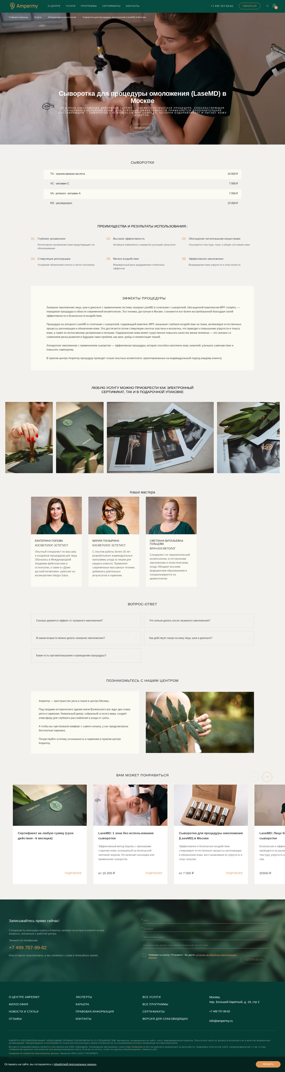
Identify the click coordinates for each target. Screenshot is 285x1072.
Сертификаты (111, 6)
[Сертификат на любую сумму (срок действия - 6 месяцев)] (50, 834)
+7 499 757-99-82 (222, 6)
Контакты (132, 6)
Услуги (70, 6)
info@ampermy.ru (221, 1021)
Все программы (155, 1004)
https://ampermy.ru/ (135, 1047)
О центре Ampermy (24, 997)
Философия (18, 1004)
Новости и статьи (24, 1011)
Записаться (142, 128)
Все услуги (151, 997)
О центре (54, 6)
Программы (89, 6)
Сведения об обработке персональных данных (34, 1053)
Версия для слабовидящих (165, 1018)
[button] (254, 777)
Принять (268, 1064)
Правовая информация (95, 1011)
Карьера (82, 1004)
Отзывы (15, 1018)
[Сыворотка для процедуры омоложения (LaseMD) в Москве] (211, 834)
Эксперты (84, 997)
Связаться (249, 6)
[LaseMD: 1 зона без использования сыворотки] (130, 834)
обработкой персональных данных (75, 1064)
